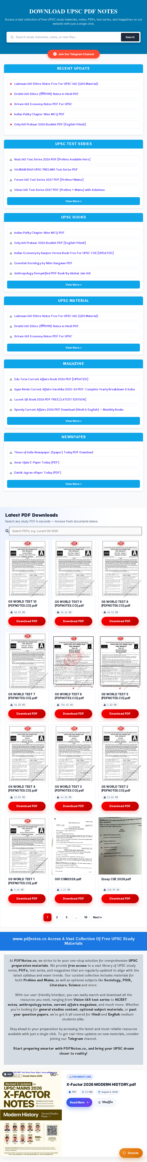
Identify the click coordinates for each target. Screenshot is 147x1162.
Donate (133, 1153)
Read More (77, 1102)
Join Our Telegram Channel (74, 54)
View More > (73, 201)
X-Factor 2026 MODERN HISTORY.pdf (101, 1084)
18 (85, 917)
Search (130, 37)
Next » (97, 917)
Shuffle (107, 1102)
